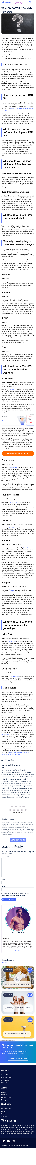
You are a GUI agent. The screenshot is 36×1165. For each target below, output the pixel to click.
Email (3, 887)
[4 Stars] (22, 810)
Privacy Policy (5, 1080)
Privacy (3, 1100)
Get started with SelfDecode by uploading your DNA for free (15, 753)
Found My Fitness (14, 502)
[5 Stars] (25, 810)
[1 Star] (10, 810)
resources (18, 2)
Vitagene (12, 590)
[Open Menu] (33, 2)
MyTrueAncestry (14, 676)
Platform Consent (6, 1077)
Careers (3, 1111)
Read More (18, 951)
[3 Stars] (18, 810)
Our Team (4, 1095)
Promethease (13, 468)
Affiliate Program (6, 1097)
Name (3, 880)
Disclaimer (4, 1083)
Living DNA (12, 642)
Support (3, 1092)
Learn (3, 1114)
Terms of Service (6, 1075)
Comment (5, 857)
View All (4, 962)
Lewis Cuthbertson (10, 765)
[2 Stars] (14, 810)
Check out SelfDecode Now (18, 1058)
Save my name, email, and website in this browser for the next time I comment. (16, 894)
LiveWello (12, 528)
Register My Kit (6, 1109)
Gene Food (26, 548)
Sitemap (4, 1116)
